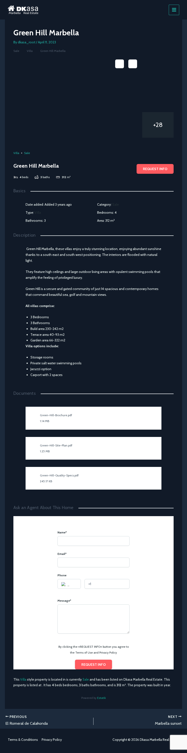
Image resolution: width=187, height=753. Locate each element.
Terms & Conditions (23, 739)
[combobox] (69, 584)
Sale (16, 51)
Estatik (101, 698)
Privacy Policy (52, 739)
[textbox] (69, 584)
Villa (30, 51)
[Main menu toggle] (174, 10)
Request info (155, 169)
